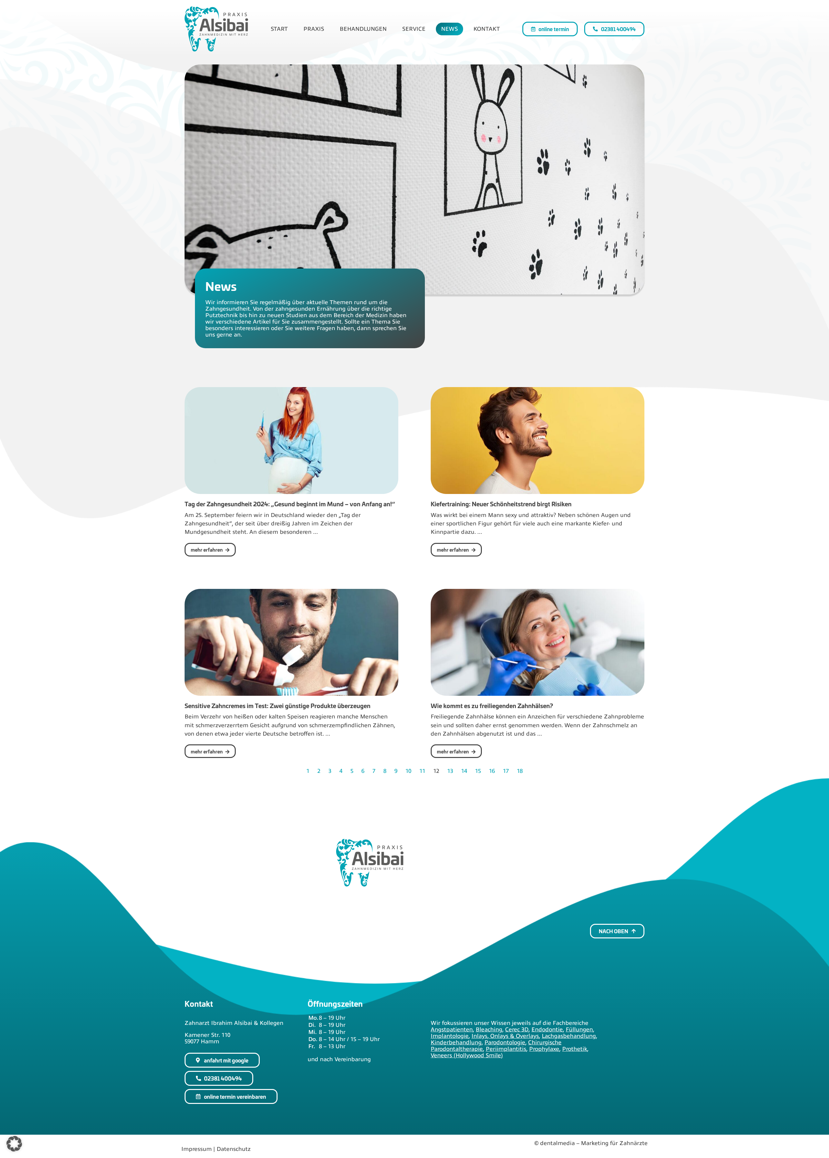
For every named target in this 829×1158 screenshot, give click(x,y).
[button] (14, 1143)
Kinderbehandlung (456, 1042)
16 (492, 771)
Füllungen (579, 1029)
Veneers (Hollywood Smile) (467, 1055)
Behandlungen (363, 29)
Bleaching (489, 1029)
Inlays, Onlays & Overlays (505, 1036)
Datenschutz (234, 1149)
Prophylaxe (544, 1049)
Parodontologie (504, 1042)
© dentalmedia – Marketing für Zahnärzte (591, 1143)
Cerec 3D (516, 1029)
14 (464, 771)
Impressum (196, 1149)
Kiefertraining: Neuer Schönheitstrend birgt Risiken (501, 503)
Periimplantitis (506, 1049)
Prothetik (574, 1049)
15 (478, 771)
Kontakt (486, 29)
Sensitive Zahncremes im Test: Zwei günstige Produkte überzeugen (277, 705)
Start (279, 29)
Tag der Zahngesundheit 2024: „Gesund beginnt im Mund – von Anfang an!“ (290, 503)
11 (422, 771)
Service (414, 29)
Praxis (313, 29)
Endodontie (547, 1029)
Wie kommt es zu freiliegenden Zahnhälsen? (492, 705)
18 (520, 771)
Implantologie (450, 1036)
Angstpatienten (452, 1029)
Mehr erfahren (207, 549)
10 (408, 771)
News (449, 29)
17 (506, 771)
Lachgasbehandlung (569, 1036)
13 (450, 771)
